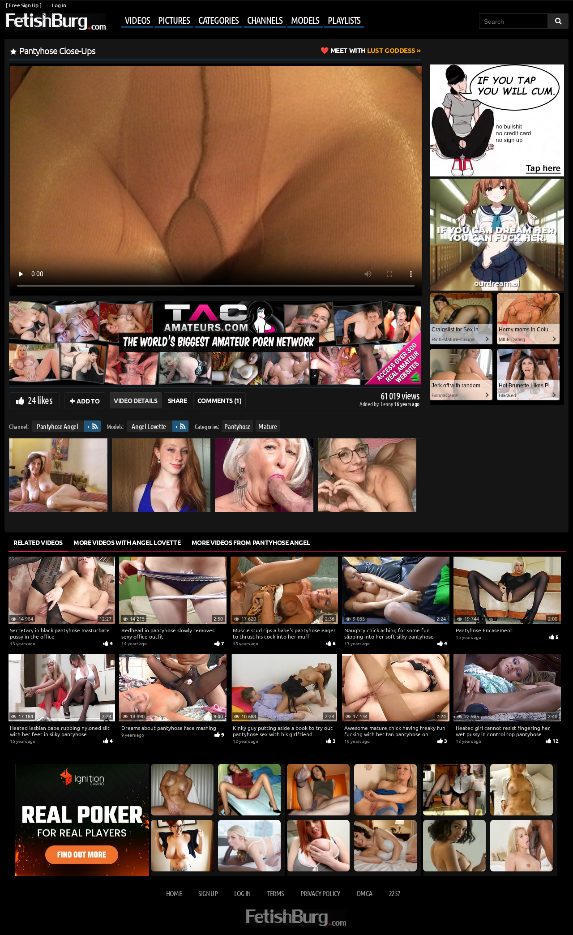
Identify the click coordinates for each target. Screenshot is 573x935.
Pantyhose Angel (57, 426)
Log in (59, 5)
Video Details (135, 400)
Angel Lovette (149, 426)
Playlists (344, 20)
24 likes (40, 400)
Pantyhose (237, 426)
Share (177, 400)
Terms (275, 893)
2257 (394, 893)
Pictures (173, 20)
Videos (137, 20)
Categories (218, 20)
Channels (264, 20)
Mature (267, 426)
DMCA (364, 893)
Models (305, 20)
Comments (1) (219, 400)
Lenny (387, 403)
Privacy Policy (320, 893)
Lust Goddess (372, 50)
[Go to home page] (55, 21)
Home (174, 893)
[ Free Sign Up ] (23, 5)
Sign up (207, 893)
